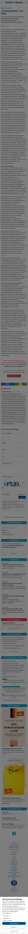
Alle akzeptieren (14, 923)
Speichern (14, 927)
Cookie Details (14, 931)
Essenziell (6, 916)
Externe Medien (7, 920)
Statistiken (6, 918)
